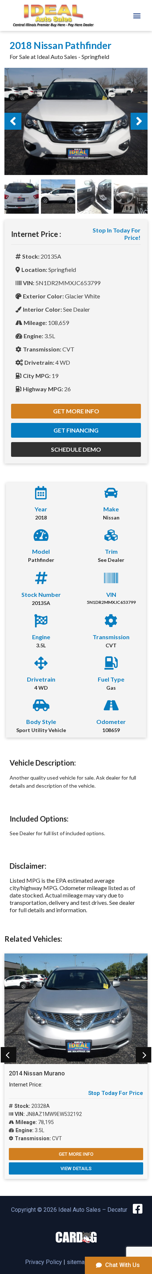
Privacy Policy (43, 1262)
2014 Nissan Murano (37, 1073)
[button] (137, 15)
